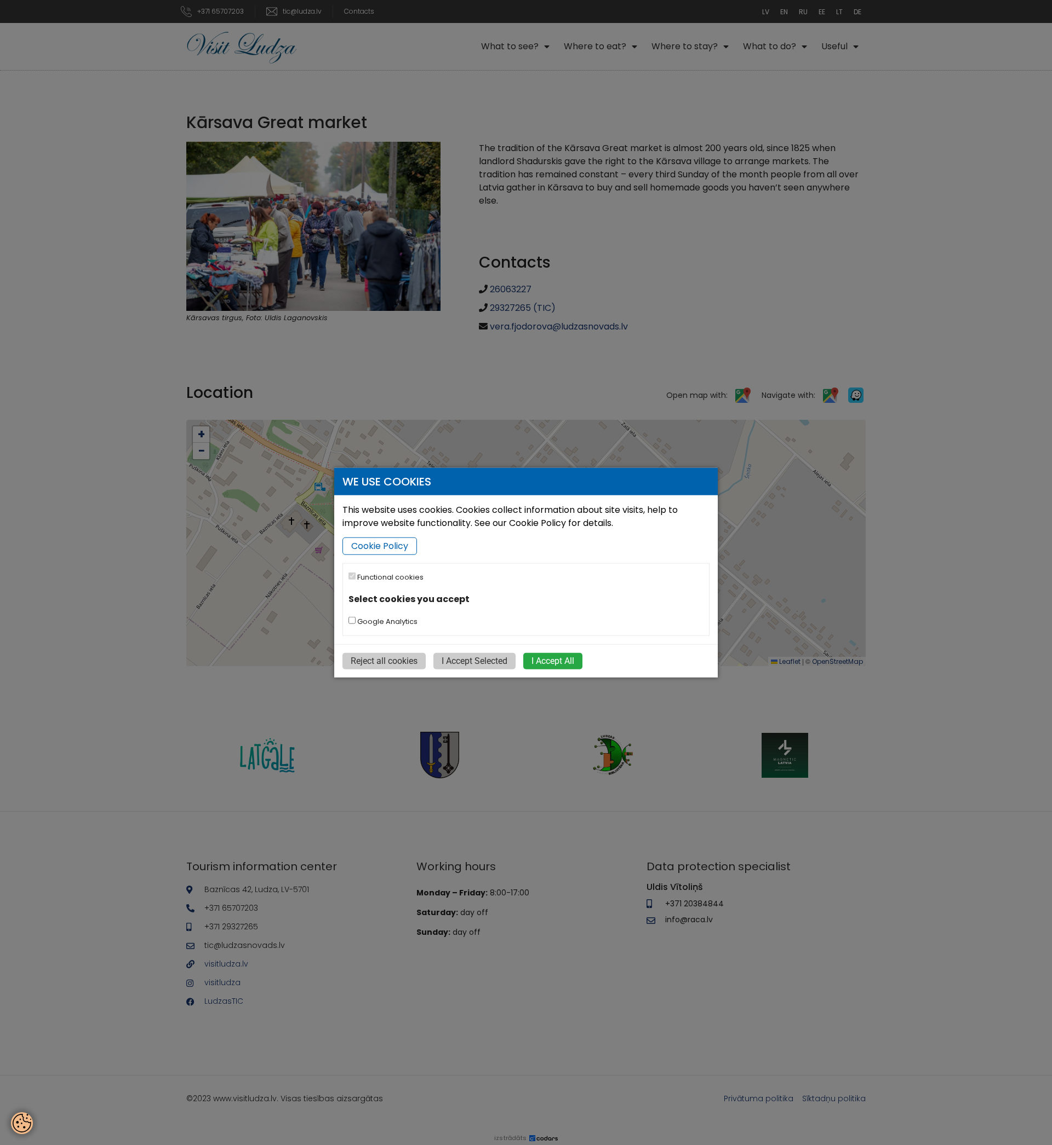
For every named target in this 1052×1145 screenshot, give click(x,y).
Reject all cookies (384, 660)
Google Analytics (387, 621)
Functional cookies (390, 577)
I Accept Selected (474, 660)
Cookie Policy (379, 546)
